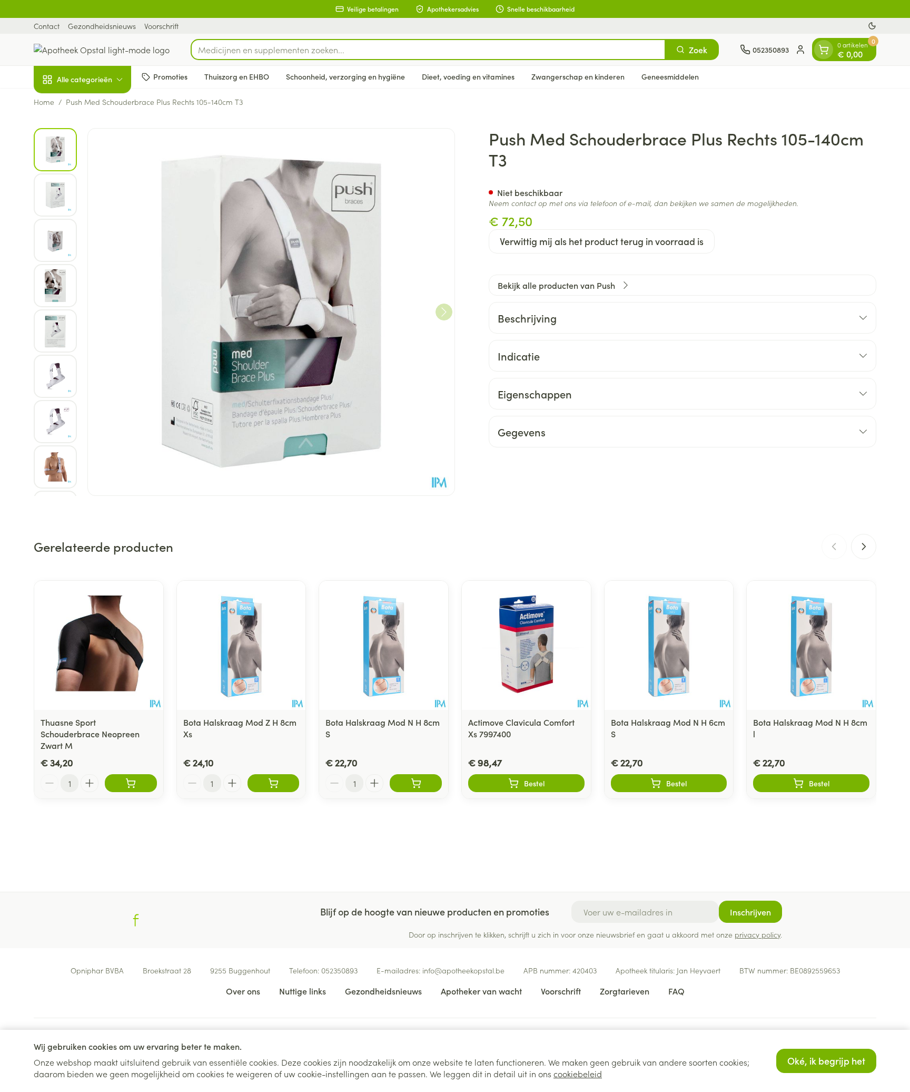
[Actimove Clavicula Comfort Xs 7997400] (526, 645)
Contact (47, 26)
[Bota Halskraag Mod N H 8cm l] (811, 645)
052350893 (339, 970)
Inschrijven (750, 912)
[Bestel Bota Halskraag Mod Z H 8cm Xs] (274, 783)
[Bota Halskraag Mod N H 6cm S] (669, 645)
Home (44, 101)
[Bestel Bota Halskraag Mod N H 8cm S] (416, 783)
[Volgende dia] (863, 546)
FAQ (676, 991)
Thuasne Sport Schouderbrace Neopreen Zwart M (90, 733)
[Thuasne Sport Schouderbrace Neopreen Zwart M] (98, 645)
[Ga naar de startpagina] (102, 49)
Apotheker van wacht (481, 991)
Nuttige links (302, 991)
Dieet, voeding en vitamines (468, 76)
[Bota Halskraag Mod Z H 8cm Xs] (241, 645)
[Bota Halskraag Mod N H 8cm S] (383, 645)
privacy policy (757, 934)
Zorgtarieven (624, 991)
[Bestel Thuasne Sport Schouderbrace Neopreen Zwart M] (131, 783)
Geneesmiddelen (670, 76)
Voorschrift (161, 26)
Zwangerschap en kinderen (578, 76)
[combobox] (428, 49)
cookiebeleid (577, 1073)
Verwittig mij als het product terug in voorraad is (602, 241)
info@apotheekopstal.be (463, 970)
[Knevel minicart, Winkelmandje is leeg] (823, 49)
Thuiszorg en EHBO (236, 76)
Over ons (243, 991)
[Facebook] (136, 920)
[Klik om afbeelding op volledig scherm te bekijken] (271, 312)
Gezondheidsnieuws (102, 26)
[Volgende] (444, 312)
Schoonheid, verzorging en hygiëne (345, 76)
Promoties (170, 76)
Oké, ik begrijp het (826, 1060)
